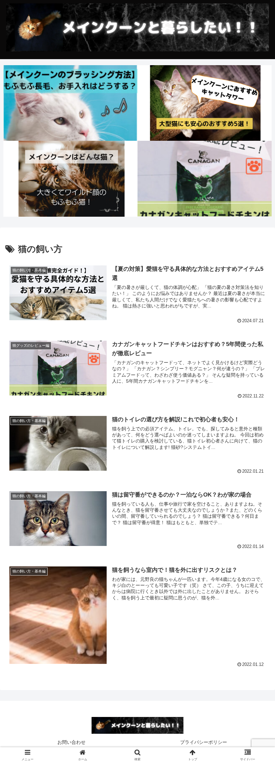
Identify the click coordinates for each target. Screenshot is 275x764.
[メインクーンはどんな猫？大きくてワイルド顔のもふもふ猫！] (70, 178)
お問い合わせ (71, 742)
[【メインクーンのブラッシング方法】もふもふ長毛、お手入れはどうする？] (70, 103)
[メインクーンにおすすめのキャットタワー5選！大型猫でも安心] (205, 103)
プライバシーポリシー (203, 742)
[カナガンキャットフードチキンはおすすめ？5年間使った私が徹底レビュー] (205, 178)
